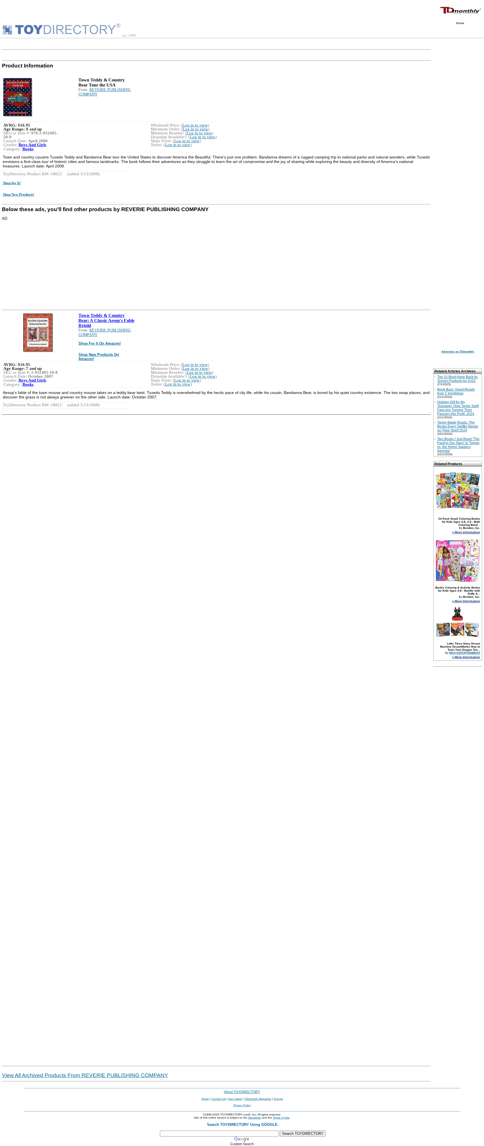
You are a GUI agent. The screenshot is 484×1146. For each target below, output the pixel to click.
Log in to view (195, 125)
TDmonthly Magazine (257, 1098)
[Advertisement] (170, 260)
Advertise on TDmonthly (457, 351)
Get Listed (235, 1098)
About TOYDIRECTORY (242, 1092)
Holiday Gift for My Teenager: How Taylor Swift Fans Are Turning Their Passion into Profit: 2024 (458, 408)
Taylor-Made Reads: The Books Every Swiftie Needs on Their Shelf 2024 (457, 426)
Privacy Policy (242, 1105)
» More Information (466, 532)
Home (205, 1098)
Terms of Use (281, 1117)
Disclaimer (254, 1117)
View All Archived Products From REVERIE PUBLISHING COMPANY (85, 1075)
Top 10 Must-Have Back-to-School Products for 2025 (457, 379)
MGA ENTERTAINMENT (464, 652)
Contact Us (218, 1098)
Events (278, 1098)
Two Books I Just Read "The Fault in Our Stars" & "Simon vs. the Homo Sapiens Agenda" (458, 445)
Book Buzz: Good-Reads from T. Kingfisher (456, 391)
